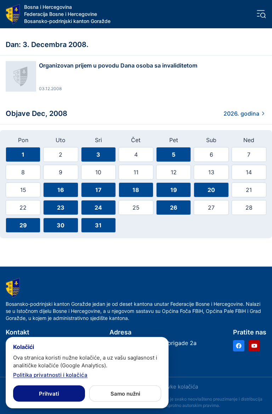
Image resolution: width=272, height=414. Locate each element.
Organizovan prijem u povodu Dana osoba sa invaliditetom (118, 65)
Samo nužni (125, 393)
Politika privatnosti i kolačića (50, 375)
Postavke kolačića (175, 386)
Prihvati (49, 393)
